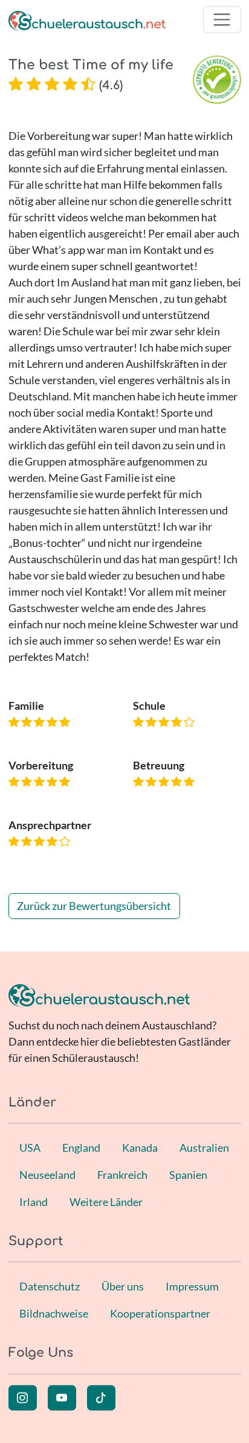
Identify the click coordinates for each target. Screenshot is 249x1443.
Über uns (123, 1286)
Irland (33, 1201)
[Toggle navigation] (222, 19)
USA (29, 1147)
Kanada (140, 1147)
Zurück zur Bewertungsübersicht (94, 905)
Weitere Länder (106, 1201)
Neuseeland (47, 1174)
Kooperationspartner (160, 1313)
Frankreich (122, 1174)
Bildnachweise (53, 1313)
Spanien (188, 1174)
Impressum (192, 1286)
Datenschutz (49, 1286)
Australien (204, 1147)
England (81, 1147)
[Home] (87, 19)
